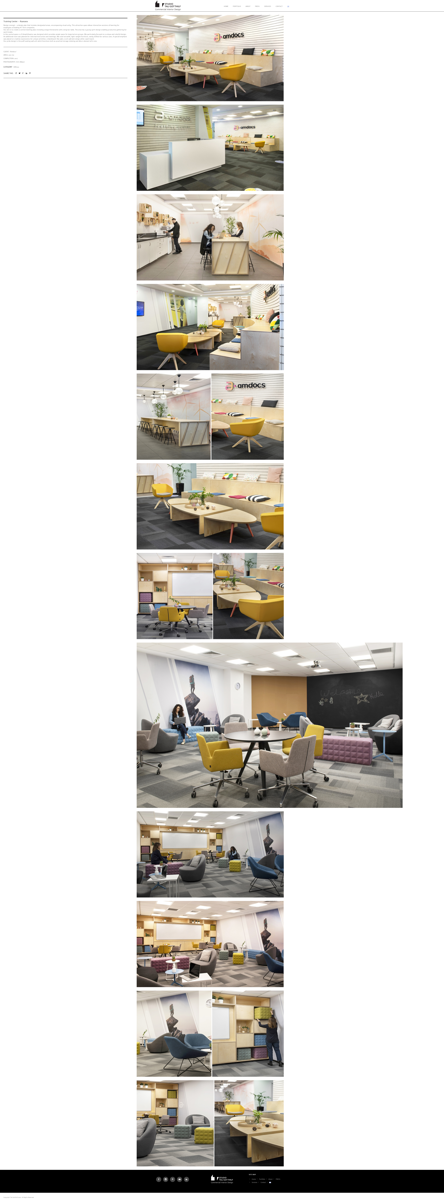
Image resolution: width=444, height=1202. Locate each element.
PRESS (257, 6)
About (247, 6)
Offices (16, 67)
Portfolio (237, 6)
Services (267, 6)
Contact (279, 6)
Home (226, 6)
